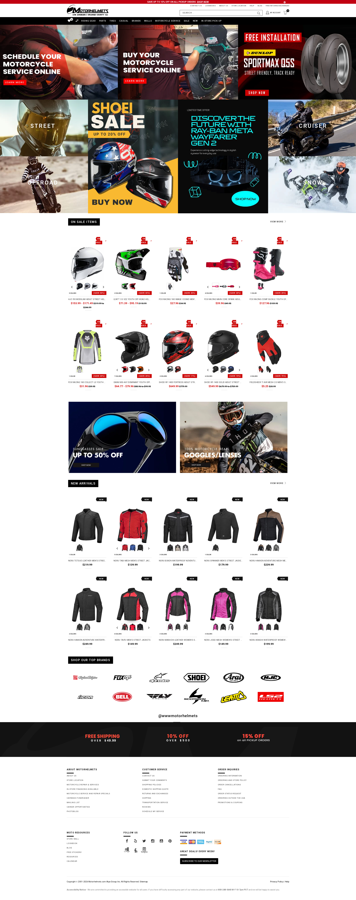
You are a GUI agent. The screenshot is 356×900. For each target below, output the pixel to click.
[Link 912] (170, 841)
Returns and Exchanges (155, 794)
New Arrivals (83, 483)
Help (252, 6)
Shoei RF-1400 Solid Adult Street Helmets (223, 382)
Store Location (239, 6)
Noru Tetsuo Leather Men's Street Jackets (87, 561)
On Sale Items (84, 222)
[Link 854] (122, 696)
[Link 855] (159, 696)
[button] (273, 12)
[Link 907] (127, 841)
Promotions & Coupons (230, 802)
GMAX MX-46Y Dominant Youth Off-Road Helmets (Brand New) (133, 382)
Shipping (146, 798)
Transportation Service (155, 802)
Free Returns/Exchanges (277, 6)
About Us (223, 6)
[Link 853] (85, 696)
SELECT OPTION (97, 313)
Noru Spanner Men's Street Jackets (223, 561)
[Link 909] (144, 841)
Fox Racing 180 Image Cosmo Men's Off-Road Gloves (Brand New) (178, 299)
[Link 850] (196, 677)
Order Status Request (229, 794)
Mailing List (73, 802)
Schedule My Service (153, 811)
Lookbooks (210, 6)
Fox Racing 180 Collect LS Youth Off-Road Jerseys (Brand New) (87, 382)
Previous (72, 286)
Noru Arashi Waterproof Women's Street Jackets (269, 640)
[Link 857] (233, 696)
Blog (260, 6)
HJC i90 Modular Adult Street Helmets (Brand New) (87, 299)
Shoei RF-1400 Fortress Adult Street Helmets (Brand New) (178, 382)
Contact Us (196, 6)
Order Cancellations (229, 785)
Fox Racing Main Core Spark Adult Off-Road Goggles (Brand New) (223, 299)
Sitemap (144, 881)
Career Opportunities (78, 807)
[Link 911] (161, 841)
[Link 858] (270, 696)
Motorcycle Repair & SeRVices (83, 785)
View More (277, 221)
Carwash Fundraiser (78, 798)
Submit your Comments (154, 780)
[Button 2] (259, 13)
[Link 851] (233, 677)
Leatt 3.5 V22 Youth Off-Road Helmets (133, 299)
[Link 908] (135, 841)
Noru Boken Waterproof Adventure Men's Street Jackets (178, 561)
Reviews (146, 807)
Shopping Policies (151, 785)
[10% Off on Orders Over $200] (178, 738)
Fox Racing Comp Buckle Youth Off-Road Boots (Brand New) (269, 299)
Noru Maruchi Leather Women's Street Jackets (178, 640)
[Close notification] (285, 2)
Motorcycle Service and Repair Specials (88, 794)
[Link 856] (196, 696)
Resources (72, 857)
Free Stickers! (74, 852)
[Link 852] (270, 677)
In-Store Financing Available (82, 789)
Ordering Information (230, 776)
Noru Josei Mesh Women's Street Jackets (223, 640)
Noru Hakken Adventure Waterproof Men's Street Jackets (87, 640)
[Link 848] (122, 677)
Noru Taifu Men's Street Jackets (133, 640)
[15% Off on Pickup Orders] (253, 738)
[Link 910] (153, 841)
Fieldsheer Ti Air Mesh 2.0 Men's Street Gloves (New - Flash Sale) (269, 382)
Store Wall (73, 839)
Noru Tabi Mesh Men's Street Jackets (133, 561)
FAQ (220, 789)
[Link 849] (159, 677)
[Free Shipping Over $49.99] (102, 738)
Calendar (72, 861)
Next (103, 286)
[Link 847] (85, 677)
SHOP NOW (203, 2)
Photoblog (73, 811)
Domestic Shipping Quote (155, 789)
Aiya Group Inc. (113, 881)
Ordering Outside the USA (231, 798)
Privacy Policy (276, 881)
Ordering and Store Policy (232, 780)
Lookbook (72, 843)
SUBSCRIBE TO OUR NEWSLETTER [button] (199, 861)
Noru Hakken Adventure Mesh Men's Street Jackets (269, 561)
